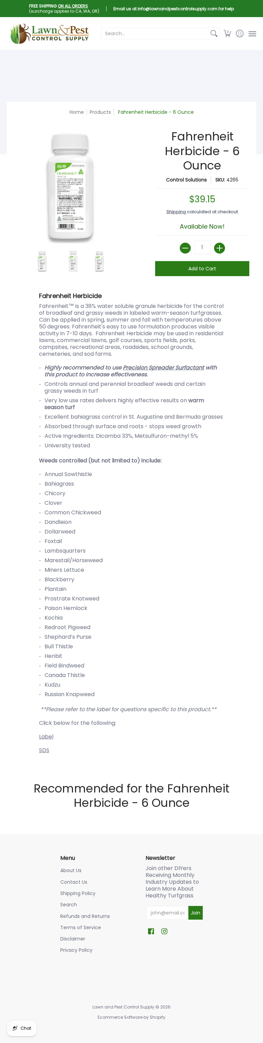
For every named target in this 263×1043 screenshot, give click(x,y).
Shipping (176, 212)
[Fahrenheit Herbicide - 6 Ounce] (42, 261)
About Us (71, 870)
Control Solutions (186, 179)
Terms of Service (80, 927)
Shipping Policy (78, 893)
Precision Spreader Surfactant (163, 367)
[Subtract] (185, 248)
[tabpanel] (131, 525)
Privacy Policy (76, 950)
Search (68, 904)
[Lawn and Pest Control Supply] (49, 33)
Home (77, 112)
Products (100, 112)
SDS (44, 750)
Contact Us (73, 882)
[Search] (214, 33)
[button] (228, 33)
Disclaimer (72, 938)
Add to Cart (202, 268)
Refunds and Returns (85, 916)
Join (195, 912)
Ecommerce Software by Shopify (131, 1017)
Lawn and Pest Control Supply (123, 1007)
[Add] (219, 248)
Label (46, 737)
